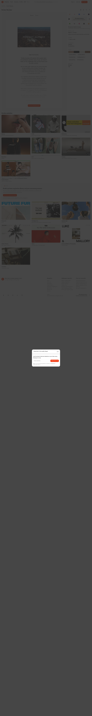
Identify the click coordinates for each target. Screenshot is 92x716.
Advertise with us (36, 364)
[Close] (58, 351)
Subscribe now (54, 360)
